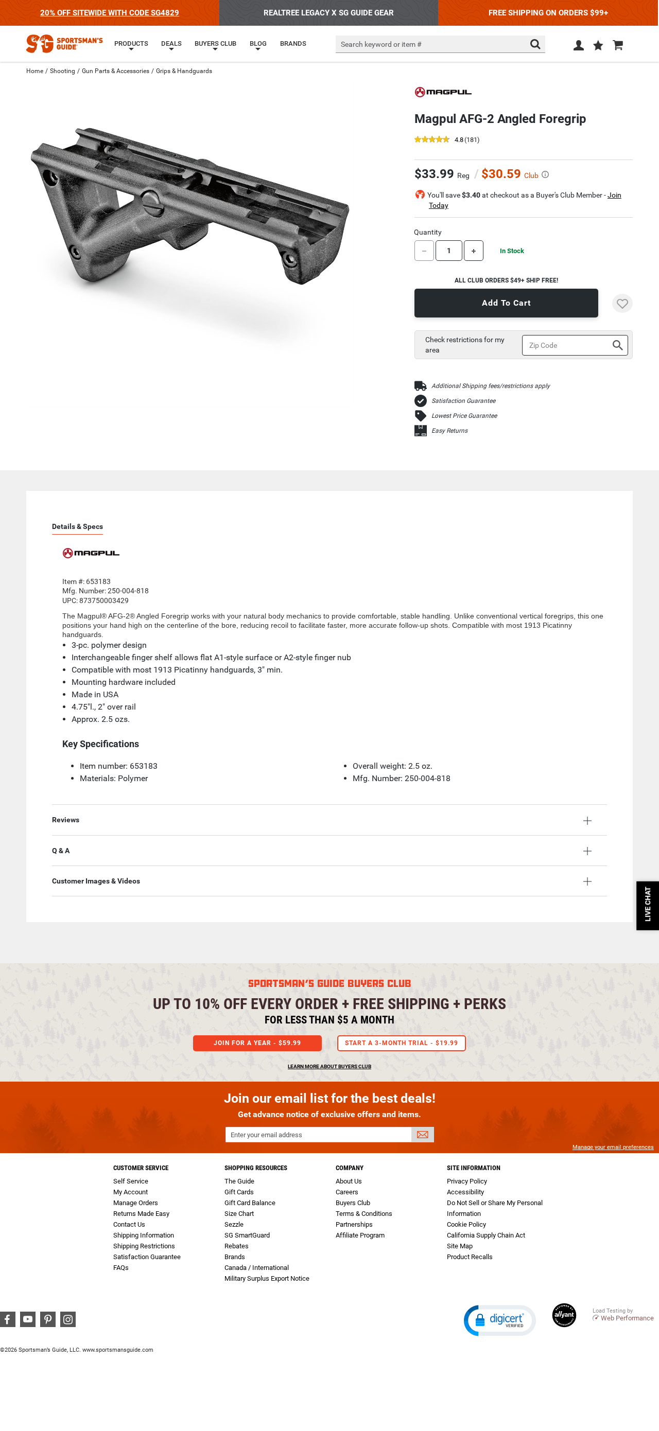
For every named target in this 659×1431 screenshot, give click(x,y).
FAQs (121, 1267)
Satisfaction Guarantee (463, 400)
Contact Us (129, 1224)
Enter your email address (266, 1135)
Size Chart (239, 1213)
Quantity (428, 232)
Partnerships (354, 1224)
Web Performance (627, 1318)
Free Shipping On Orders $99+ (548, 12)
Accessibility (465, 1192)
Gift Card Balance (249, 1203)
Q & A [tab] (61, 850)
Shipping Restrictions (144, 1246)
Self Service (130, 1181)
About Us (349, 1181)
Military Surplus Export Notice (266, 1278)
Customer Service (140, 1168)
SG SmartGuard (247, 1235)
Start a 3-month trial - (401, 1043)
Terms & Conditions (364, 1213)
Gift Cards (239, 1192)
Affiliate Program (360, 1235)
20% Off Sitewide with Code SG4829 (109, 12)
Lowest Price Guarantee (464, 415)
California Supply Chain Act (486, 1235)
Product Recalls (470, 1257)
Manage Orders (135, 1203)
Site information (473, 1168)
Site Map (460, 1246)
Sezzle (234, 1224)
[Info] (545, 174)
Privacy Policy (467, 1181)
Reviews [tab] (65, 820)
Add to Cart (506, 303)
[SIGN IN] (579, 47)
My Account (130, 1192)
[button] (598, 46)
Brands (234, 1257)
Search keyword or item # (381, 44)
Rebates (236, 1246)
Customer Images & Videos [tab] (96, 881)
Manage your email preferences (613, 1147)
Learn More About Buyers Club (329, 1066)
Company (349, 1168)
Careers (347, 1192)
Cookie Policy (466, 1224)
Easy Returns (449, 430)
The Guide (239, 1181)
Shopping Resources (255, 1168)
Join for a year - (257, 1043)
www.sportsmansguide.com (117, 1350)
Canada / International (256, 1267)
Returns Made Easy (141, 1213)
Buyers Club (353, 1203)
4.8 (459, 140)
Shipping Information (143, 1235)
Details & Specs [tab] (77, 526)
